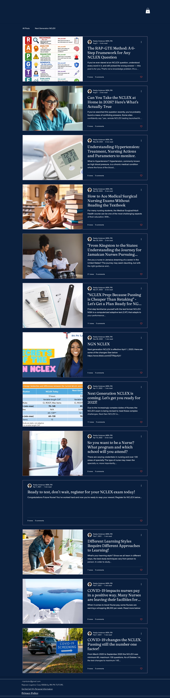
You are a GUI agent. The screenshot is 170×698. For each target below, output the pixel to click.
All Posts (26, 28)
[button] (148, 10)
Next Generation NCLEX (45, 28)
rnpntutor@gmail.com (31, 681)
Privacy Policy (30, 693)
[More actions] (142, 42)
